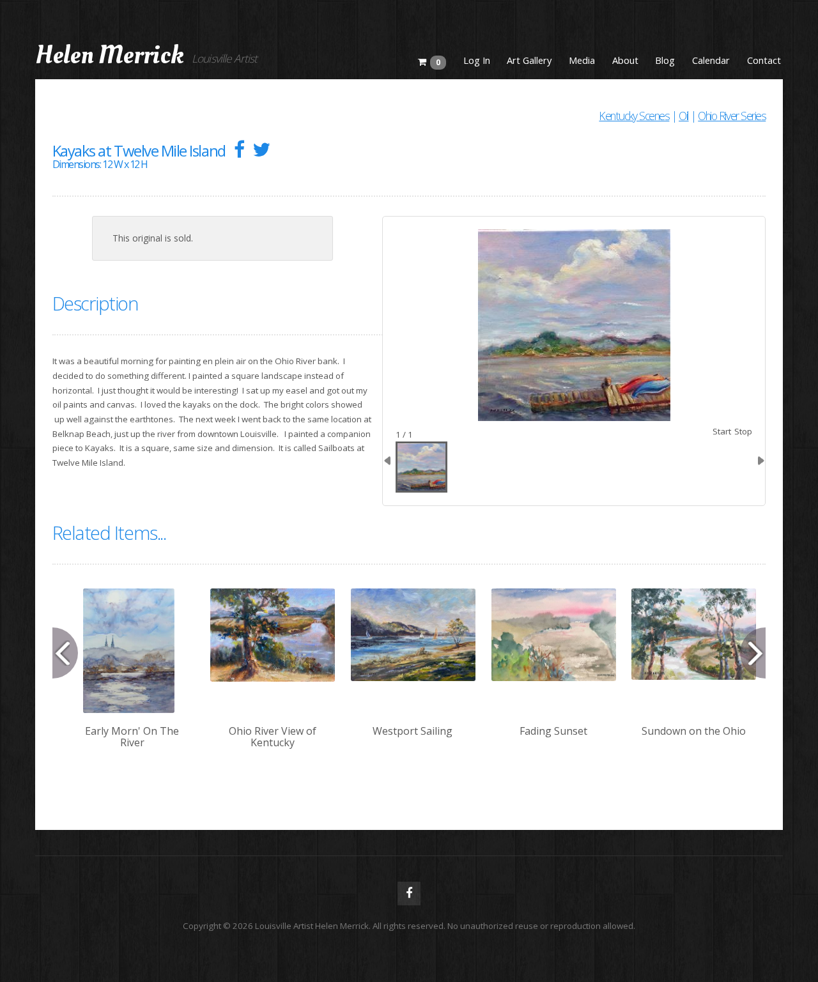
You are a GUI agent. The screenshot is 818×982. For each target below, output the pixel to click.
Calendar (711, 60)
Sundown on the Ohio (694, 731)
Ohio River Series (732, 115)
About (625, 60)
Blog (665, 60)
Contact (764, 60)
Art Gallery (529, 60)
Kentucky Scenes (634, 115)
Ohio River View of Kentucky (272, 736)
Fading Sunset (553, 731)
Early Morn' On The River (132, 736)
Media (582, 60)
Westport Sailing (412, 731)
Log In (476, 60)
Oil (684, 115)
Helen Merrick (109, 55)
